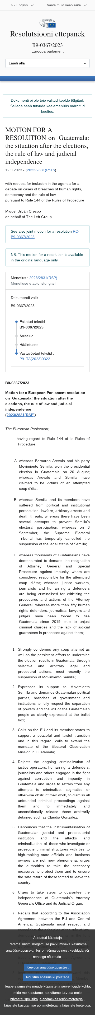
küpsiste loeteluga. (76, 1005)
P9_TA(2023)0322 (35, 359)
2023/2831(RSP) (41, 170)
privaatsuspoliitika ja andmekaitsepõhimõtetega (46, 999)
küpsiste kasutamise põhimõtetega (31, 1005)
